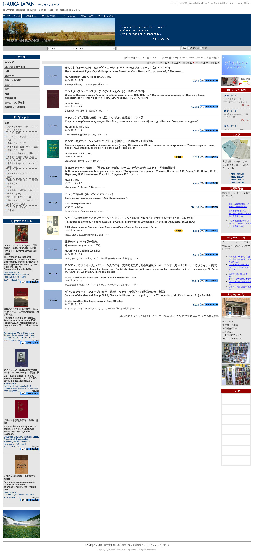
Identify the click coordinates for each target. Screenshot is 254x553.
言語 (9, 140)
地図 (7, 89)
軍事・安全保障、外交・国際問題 (22, 180)
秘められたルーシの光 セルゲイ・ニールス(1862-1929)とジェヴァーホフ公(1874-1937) (117, 67)
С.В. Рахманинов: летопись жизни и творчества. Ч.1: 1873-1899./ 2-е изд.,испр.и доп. (20, 378)
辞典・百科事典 (14, 130)
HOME (174, 3)
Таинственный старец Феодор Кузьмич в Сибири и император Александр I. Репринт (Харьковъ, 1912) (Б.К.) (130, 221)
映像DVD (9, 75)
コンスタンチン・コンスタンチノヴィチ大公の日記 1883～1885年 (105, 91)
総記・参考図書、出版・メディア (22, 126)
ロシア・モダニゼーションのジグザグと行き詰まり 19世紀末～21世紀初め (109, 141)
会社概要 (183, 3)
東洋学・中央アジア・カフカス (21, 163)
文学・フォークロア (16, 143)
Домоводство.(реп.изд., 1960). (83, 245)
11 (159, 58)
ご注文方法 (68, 15)
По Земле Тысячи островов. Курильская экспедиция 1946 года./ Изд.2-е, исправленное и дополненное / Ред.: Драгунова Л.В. (21, 323)
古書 (7, 71)
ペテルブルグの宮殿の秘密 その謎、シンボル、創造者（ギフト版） (105, 117)
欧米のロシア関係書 (15, 102)
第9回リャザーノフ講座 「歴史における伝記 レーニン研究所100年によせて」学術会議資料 (120, 167)
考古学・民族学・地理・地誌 (20, 157)
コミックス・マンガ (16, 207)
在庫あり (194, 48)
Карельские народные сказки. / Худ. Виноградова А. (96, 198)
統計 (9, 177)
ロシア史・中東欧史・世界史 (20, 153)
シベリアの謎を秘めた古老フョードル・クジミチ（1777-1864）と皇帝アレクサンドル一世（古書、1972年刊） (130, 217)
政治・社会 (12, 167)
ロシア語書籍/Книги (15, 66)
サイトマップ (236, 3)
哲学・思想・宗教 (15, 150)
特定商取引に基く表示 (199, 3)
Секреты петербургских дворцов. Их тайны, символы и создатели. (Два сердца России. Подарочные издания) (131, 121)
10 (156, 58)
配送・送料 (87, 15)
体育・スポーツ (14, 193)
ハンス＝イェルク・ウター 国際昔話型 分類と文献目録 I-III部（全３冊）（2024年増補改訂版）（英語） (21, 249)
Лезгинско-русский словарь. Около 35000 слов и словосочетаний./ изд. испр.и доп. (20, 486)
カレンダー (10, 62)
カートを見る (106, 15)
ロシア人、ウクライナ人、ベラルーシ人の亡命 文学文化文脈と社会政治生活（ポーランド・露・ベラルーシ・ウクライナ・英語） (142, 265)
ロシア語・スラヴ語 (16, 136)
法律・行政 (12, 170)
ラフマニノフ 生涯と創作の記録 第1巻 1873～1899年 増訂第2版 (21, 371)
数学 (9, 187)
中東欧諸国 (10, 98)
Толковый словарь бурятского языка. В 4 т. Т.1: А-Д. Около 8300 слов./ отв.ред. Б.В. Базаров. (20, 430)
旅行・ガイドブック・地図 (19, 197)
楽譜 (7, 93)
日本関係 (11, 210)
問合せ (247, 3)
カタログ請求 (49, 15)
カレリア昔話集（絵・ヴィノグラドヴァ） (90, 194)
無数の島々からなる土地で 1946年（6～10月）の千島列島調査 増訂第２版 (21, 312)
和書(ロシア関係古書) (15, 107)
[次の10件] (167, 58)
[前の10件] (129, 58)
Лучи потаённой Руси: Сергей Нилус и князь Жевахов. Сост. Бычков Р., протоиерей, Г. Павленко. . (124, 71)
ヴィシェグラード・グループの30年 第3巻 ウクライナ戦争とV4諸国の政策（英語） (115, 291)
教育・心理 (12, 183)
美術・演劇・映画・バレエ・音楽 (22, 146)
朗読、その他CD (13, 80)
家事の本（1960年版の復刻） (82, 241)
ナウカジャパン (12, 15)
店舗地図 (31, 15)
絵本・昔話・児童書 (16, 204)
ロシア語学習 (13, 133)
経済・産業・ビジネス (17, 173)
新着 (204, 48)
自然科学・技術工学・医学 (19, 190)
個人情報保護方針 (219, 3)
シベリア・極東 (14, 160)
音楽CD (8, 84)
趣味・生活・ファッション (19, 200)
